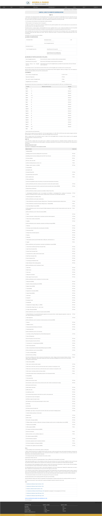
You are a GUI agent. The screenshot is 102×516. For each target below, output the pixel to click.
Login (63, 509)
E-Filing (45, 509)
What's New (35, 7)
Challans (45, 511)
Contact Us (96, 7)
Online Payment (46, 510)
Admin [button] (84, 7)
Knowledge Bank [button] (52, 7)
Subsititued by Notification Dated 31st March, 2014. (35, 486)
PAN (45, 506)
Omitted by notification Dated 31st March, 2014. (35, 488)
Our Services (22, 7)
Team (11, 7)
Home (4, 7)
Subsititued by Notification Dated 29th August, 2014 (35, 490)
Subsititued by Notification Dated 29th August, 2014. (35, 493)
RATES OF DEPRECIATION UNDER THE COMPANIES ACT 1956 (36, 498)
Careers (74, 7)
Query (66, 7)
